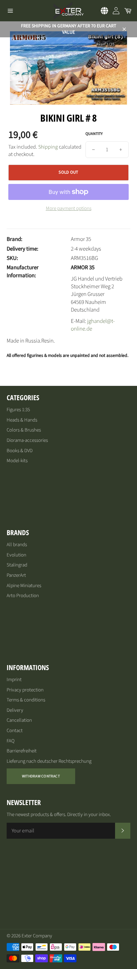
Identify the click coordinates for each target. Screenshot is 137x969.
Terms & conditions (26, 699)
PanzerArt (16, 575)
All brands (17, 544)
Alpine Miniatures (24, 585)
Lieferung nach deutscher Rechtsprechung (49, 761)
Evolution (16, 554)
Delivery (15, 710)
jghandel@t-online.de (93, 325)
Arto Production (23, 595)
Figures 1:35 (18, 409)
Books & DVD (20, 450)
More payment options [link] (68, 208)
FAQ (11, 740)
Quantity (94, 134)
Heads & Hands (22, 420)
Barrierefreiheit (22, 750)
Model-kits (17, 460)
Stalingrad (17, 564)
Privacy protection (25, 689)
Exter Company (37, 935)
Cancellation (19, 720)
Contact (15, 730)
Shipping (48, 147)
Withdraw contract (41, 776)
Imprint (14, 679)
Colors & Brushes (24, 430)
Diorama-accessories (27, 440)
